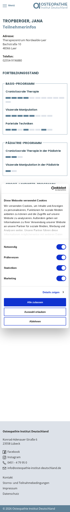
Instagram (14, 457)
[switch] (61, 257)
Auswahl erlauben (35, 311)
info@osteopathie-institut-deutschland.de (34, 468)
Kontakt (8, 477)
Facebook (13, 452)
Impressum (10, 488)
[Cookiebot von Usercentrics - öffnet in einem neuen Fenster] (51, 188)
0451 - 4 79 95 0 (17, 462)
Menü (11, 5)
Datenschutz (11, 494)
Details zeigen (51, 292)
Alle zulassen (35, 302)
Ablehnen (35, 321)
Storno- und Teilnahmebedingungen (26, 483)
